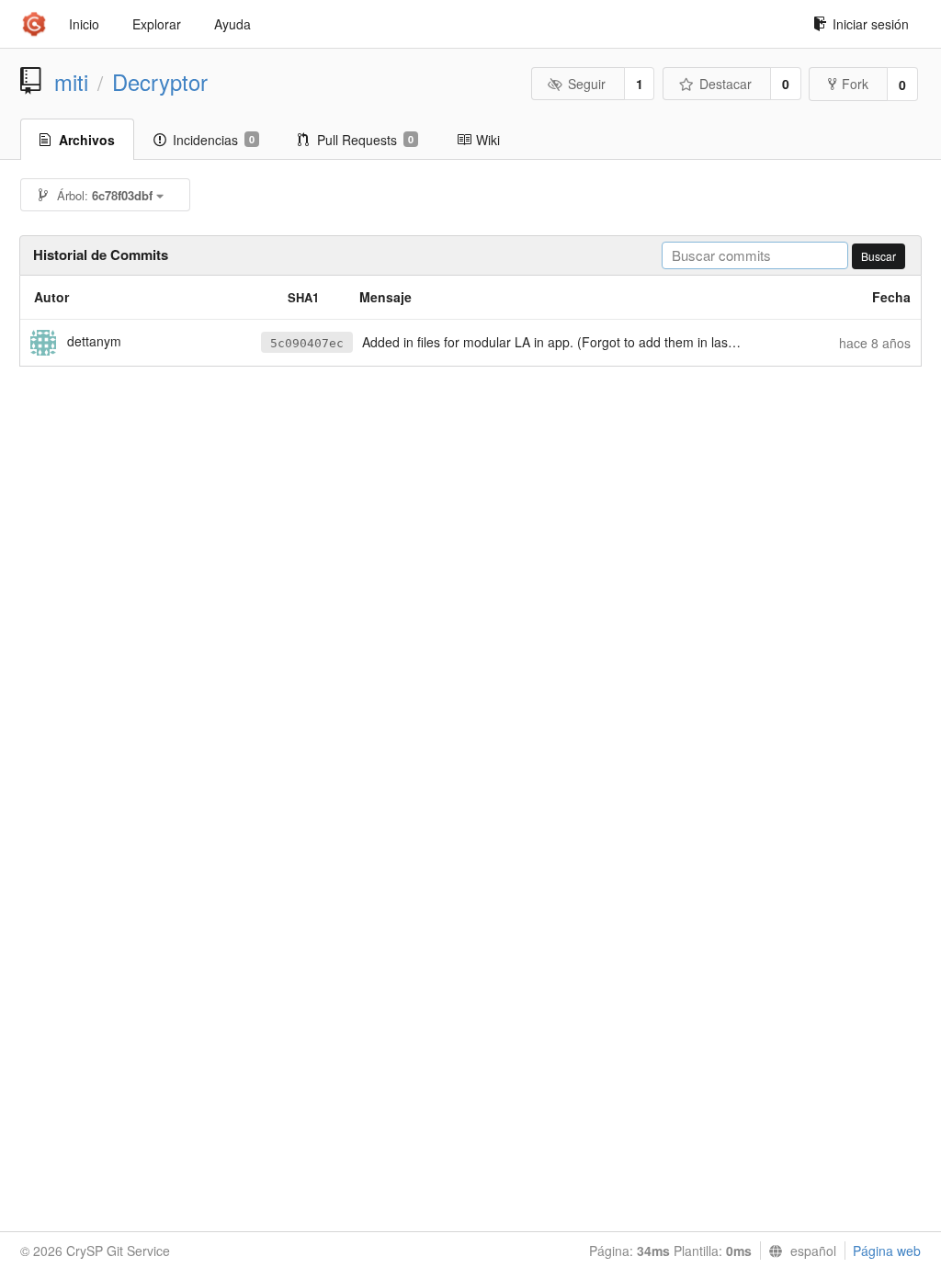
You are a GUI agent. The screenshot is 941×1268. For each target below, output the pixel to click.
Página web (887, 1250)
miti (71, 81)
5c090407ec (307, 343)
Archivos (87, 139)
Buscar (878, 256)
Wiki (488, 139)
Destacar (725, 83)
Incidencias (214, 139)
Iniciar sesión (871, 24)
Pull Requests (365, 139)
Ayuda (232, 24)
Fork (855, 83)
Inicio (84, 24)
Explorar (156, 24)
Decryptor (160, 81)
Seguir (587, 83)
